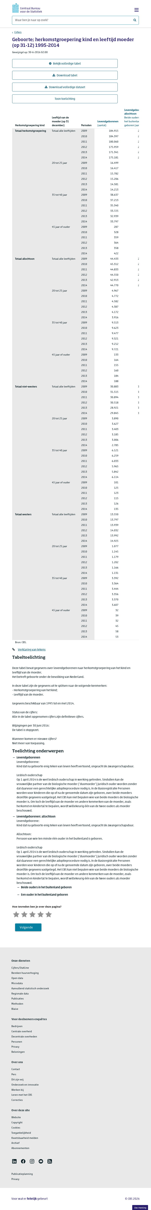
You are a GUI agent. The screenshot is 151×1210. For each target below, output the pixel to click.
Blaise (14, 1009)
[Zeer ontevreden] (16, 914)
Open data (17, 978)
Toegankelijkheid (21, 1133)
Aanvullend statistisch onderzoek (30, 988)
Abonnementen (20, 1148)
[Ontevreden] (24, 914)
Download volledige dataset (67, 87)
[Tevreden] (40, 914)
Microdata (17, 983)
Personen (16, 1042)
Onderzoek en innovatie (25, 1085)
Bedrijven (16, 1026)
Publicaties (17, 999)
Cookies (15, 1128)
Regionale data (20, 994)
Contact (15, 1069)
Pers (13, 1074)
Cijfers (18, 32)
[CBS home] (27, 7)
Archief (15, 1143)
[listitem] (14, 1161)
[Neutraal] (32, 914)
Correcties (17, 1100)
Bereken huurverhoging (25, 973)
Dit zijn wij (17, 1080)
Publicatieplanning (22, 1174)
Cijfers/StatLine (20, 968)
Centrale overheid (21, 1031)
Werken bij (17, 1090)
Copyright (16, 1122)
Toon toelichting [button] (65, 99)
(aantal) (107, 123)
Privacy (15, 1047)
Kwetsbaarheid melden (24, 1138)
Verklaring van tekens (31, 649)
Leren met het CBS (21, 1095)
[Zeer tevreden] (49, 914)
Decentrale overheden (24, 1037)
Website (16, 1117)
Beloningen (18, 1052)
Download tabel (67, 75)
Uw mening (140, 1208)
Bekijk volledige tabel (67, 63)
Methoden (17, 1004)
